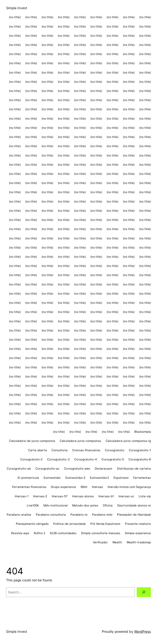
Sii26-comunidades (63, 533)
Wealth (117, 542)
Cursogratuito (114, 450)
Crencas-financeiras (86, 450)
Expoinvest (121, 478)
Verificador (100, 542)
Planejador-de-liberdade (134, 514)
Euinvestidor (52, 478)
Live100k (33, 505)
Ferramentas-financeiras (29, 487)
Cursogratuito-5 (112, 459)
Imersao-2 (40, 496)
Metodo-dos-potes (85, 505)
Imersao (97, 487)
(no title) (15, 17)
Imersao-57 (60, 496)
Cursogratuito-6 (139, 459)
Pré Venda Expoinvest (105, 524)
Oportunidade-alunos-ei (134, 505)
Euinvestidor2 (99, 478)
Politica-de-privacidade (69, 524)
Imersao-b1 (106, 496)
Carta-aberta (37, 450)
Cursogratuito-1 (140, 450)
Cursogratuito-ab (19, 468)
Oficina (108, 505)
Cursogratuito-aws (77, 468)
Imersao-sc (126, 496)
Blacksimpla (142, 431)
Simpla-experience (138, 533)
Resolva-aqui (20, 533)
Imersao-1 (22, 496)
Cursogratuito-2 (31, 459)
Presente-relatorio (138, 524)
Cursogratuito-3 (58, 459)
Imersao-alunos (83, 496)
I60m (84, 487)
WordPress (142, 631)
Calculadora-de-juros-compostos (32, 441)
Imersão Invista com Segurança (129, 487)
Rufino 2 (39, 533)
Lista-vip (145, 496)
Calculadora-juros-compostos (80, 441)
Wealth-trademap (139, 542)
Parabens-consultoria (51, 514)
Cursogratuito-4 (85, 459)
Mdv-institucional (55, 505)
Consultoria (60, 450)
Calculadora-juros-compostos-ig (128, 441)
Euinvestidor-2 (75, 478)
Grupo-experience (63, 487)
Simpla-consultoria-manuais (100, 533)
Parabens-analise (19, 514)
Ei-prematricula (28, 478)
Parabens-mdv (102, 514)
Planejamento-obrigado (32, 524)
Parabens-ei (78, 514)
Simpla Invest (16, 8)
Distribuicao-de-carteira (134, 468)
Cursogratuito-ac (47, 468)
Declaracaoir (103, 468)
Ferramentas (142, 478)
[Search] (144, 592)
